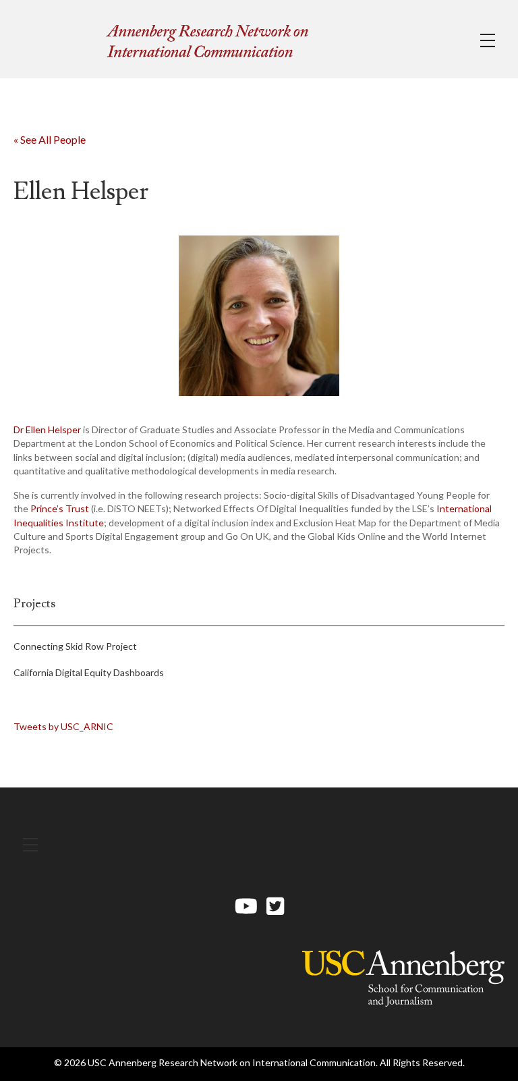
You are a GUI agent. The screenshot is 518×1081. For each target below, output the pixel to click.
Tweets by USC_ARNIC (63, 726)
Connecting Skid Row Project (75, 646)
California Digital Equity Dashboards (88, 672)
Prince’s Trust (59, 508)
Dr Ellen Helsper (47, 429)
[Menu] (488, 41)
